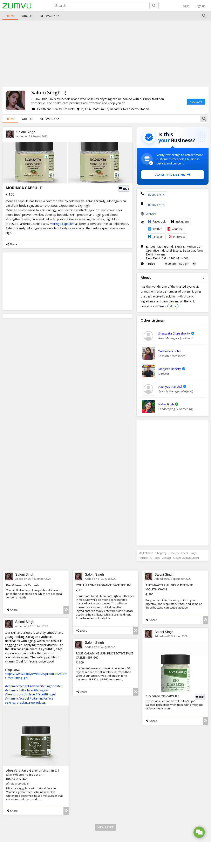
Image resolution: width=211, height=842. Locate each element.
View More (105, 827)
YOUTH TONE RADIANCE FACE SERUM (103, 585)
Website (151, 214)
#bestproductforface (20, 694)
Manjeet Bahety (169, 369)
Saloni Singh (25, 132)
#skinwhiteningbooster (46, 686)
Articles (143, 557)
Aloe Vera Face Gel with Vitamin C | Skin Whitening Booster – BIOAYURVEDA (32, 774)
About (27, 16)
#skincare (12, 702)
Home (10, 16)
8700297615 (156, 195)
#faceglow (41, 690)
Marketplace (146, 553)
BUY (126, 189)
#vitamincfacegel (17, 686)
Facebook (159, 221)
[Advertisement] (105, 53)
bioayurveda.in (20, 783)
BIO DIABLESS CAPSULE (162, 696)
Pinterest (179, 237)
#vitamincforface (41, 698)
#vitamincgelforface (19, 690)
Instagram (182, 221)
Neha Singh (166, 404)
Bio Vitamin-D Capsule (23, 585)
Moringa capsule (61, 224)
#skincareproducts (32, 702)
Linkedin (157, 237)
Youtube (177, 229)
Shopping (160, 553)
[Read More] (66, 610)
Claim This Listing (170, 175)
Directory (174, 553)
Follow (196, 102)
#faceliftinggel (46, 694)
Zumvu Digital (190, 557)
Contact (166, 557)
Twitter (157, 229)
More (173, 306)
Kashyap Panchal (170, 386)
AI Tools (155, 557)
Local (184, 553)
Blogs (193, 553)
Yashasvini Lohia (169, 351)
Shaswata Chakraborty (174, 333)
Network (48, 16)
